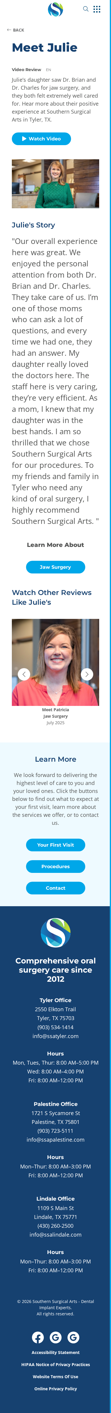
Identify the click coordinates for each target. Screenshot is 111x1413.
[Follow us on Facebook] (38, 1337)
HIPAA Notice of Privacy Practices (55, 1364)
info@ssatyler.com (56, 1036)
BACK (18, 30)
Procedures (55, 866)
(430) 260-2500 (55, 1225)
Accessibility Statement (56, 1352)
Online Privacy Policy (55, 1388)
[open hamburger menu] (97, 9)
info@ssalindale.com (56, 1234)
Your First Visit (55, 845)
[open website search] (90, 9)
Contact (55, 888)
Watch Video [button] (45, 139)
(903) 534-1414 (55, 1027)
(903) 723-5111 (55, 1130)
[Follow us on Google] (56, 1337)
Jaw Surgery (55, 567)
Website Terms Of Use (55, 1376)
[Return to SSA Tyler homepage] (55, 9)
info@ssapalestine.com (56, 1139)
